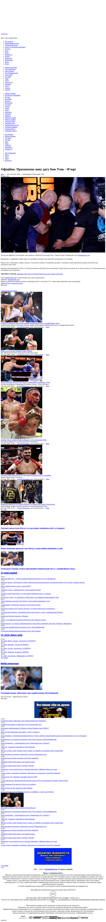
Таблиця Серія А (11, 131)
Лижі (7, 110)
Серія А (7, 88)
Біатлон (7, 101)
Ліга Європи (9, 71)
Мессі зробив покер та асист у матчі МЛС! (16, 586)
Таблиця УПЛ (10, 121)
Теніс (7, 53)
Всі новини (9, 41)
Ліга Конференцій (11, 73)
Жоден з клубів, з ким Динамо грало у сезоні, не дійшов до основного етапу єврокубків (32, 751)
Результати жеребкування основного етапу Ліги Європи (21, 631)
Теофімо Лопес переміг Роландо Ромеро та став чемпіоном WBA (24, 440)
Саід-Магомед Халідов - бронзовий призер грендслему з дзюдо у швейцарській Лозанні (32, 612)
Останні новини (9, 572)
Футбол (7, 49)
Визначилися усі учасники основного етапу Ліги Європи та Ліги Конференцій (29, 739)
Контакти (8, 160)
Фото (7, 62)
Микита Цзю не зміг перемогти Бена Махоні (16, 351)
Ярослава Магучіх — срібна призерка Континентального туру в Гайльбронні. (28, 579)
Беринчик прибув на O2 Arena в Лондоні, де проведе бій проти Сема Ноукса (28, 504)
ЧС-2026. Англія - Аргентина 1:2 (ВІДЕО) (16, 648)
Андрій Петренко (23, 327)
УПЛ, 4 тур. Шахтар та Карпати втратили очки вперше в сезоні (23, 620)
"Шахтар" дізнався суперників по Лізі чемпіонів (18, 747)
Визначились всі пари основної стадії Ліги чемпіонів (19, 758)
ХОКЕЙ (8, 145)
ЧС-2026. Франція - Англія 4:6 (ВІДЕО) (15, 645)
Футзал (7, 97)
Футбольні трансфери (12, 95)
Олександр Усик (17, 283)
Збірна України (10, 93)
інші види (8, 112)
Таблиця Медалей (11, 45)
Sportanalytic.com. (84, 255)
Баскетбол (8, 58)
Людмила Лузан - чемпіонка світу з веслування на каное (21, 590)
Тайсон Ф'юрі (6, 283)
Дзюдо (7, 106)
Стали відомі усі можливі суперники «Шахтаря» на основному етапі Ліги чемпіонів (30, 773)
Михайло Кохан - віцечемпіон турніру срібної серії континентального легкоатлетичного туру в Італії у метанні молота (43, 582)
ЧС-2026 (8, 77)
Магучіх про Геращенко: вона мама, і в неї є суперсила (20, 732)
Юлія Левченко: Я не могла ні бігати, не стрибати (18, 784)
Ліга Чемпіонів (10, 69)
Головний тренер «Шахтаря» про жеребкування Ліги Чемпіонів (29, 693)
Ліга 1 (7, 86)
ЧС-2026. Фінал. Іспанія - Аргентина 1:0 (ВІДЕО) (18, 641)
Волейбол (8, 99)
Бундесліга (9, 82)
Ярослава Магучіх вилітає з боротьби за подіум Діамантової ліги (24, 754)
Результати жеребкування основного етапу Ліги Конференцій (22, 627)
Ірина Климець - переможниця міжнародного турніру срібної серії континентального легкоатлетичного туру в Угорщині (43, 736)
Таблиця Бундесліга (12, 125)
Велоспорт (9, 103)
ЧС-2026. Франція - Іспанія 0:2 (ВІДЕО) (15, 652)
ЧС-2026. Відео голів (11, 635)
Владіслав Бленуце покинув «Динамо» (14, 616)
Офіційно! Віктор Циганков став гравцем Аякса (18, 762)
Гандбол (8, 105)
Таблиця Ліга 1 (10, 129)
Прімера (8, 84)
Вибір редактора (10, 663)
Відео (7, 64)
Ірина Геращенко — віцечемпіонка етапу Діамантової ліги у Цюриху (25, 743)
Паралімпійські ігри (12, 43)
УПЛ (6, 79)
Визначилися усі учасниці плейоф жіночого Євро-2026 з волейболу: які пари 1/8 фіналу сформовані (36, 623)
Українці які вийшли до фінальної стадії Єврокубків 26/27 (21, 724)
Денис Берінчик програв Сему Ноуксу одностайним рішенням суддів (25, 382)
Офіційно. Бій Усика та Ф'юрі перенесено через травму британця (40, 274)
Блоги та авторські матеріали (15, 47)
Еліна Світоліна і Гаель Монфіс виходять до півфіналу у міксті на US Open (27, 792)
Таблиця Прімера (11, 127)
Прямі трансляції (11, 67)
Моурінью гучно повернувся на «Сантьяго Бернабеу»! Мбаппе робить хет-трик (29, 769)
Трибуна (8, 114)
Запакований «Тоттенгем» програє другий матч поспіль (20, 605)
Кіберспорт (9, 60)
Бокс (6, 51)
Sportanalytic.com (11, 278)
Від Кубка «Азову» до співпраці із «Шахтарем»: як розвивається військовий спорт (30, 597)
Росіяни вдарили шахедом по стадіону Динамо (17, 766)
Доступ (7, 90)
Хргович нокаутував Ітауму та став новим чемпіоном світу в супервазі (26, 475)
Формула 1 (9, 54)
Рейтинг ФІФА (10, 119)
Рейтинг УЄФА (10, 118)
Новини (8, 116)
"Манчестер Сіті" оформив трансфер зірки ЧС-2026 (19, 777)
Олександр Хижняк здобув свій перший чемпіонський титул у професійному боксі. (30, 323)
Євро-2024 (8, 75)
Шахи (7, 108)
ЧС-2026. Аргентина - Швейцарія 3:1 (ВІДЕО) (17, 656)
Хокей (7, 56)
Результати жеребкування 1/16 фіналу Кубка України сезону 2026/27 (25, 728)
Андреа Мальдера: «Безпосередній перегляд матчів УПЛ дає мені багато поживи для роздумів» (34, 780)
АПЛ (7, 80)
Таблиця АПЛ (10, 123)
